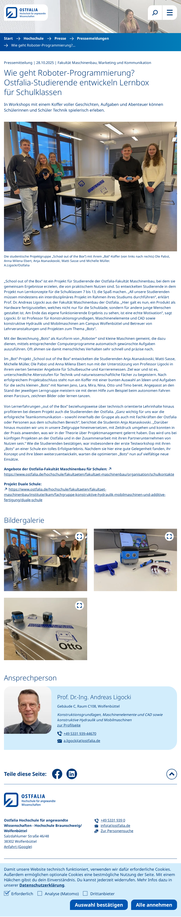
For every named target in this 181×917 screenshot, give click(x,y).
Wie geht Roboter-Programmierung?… (43, 45)
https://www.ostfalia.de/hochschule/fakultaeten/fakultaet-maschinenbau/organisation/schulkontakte (89, 474)
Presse (60, 38)
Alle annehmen (154, 904)
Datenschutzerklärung (41, 885)
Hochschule (34, 38)
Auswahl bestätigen (99, 904)
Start (8, 38)
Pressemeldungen (93, 38)
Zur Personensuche (117, 830)
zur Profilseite (69, 725)
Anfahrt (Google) (18, 846)
